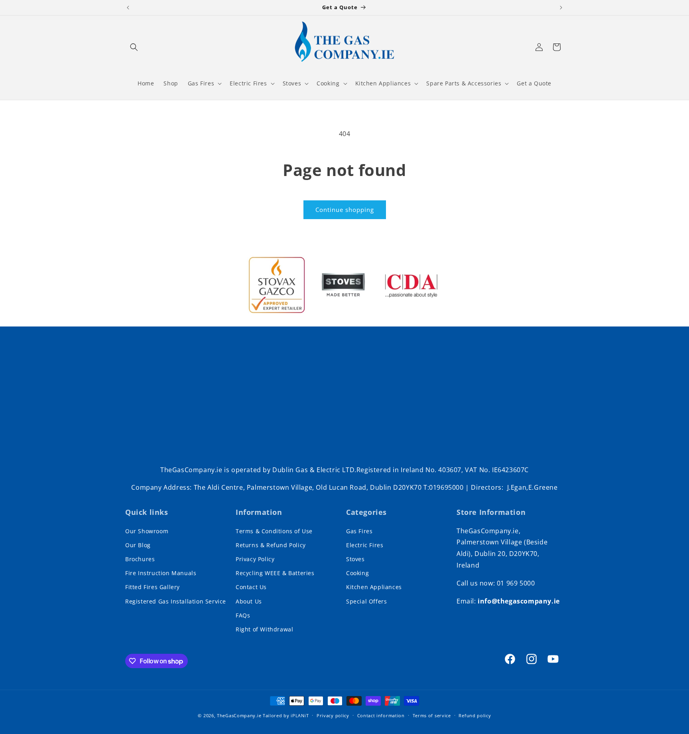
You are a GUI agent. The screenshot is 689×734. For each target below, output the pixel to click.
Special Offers (366, 601)
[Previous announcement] (128, 7)
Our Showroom (146, 531)
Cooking (357, 573)
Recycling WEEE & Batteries (275, 573)
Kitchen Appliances (374, 587)
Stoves (355, 559)
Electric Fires (364, 545)
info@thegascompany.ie (519, 601)
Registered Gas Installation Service (175, 601)
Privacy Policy (255, 559)
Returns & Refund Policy (271, 545)
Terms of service (432, 715)
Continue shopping (344, 210)
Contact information (381, 715)
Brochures (140, 559)
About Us (249, 601)
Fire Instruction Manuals (160, 573)
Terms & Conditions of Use (274, 531)
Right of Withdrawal (264, 629)
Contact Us (251, 587)
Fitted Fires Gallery (152, 587)
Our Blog (138, 545)
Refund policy (475, 715)
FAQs (243, 615)
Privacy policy (333, 715)
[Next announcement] (561, 7)
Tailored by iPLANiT (286, 715)
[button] (134, 47)
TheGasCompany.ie (239, 715)
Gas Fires (359, 531)
